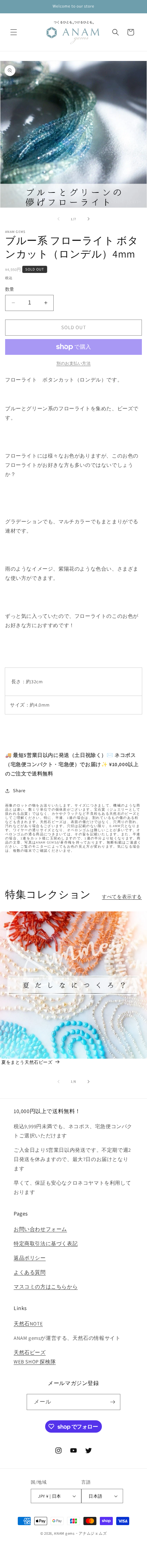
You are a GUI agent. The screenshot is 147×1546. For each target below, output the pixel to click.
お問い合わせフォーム (40, 1229)
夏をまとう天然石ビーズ (27, 1062)
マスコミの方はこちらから (46, 1286)
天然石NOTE (28, 1323)
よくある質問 (30, 1272)
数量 (9, 289)
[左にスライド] (58, 218)
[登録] (112, 1402)
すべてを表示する (122, 897)
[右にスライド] (88, 218)
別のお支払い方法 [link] (73, 363)
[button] (13, 32)
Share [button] (19, 790)
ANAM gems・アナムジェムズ (80, 1533)
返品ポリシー (30, 1258)
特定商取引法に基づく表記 (46, 1243)
